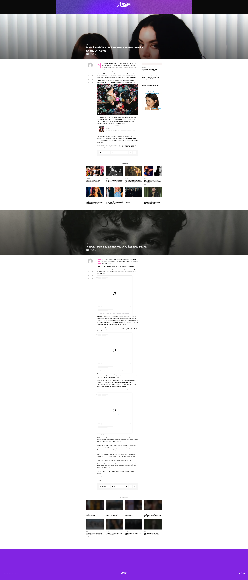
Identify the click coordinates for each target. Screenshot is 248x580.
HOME (4, 573)
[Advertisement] (124, 561)
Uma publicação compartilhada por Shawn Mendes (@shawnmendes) (114, 313)
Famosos (144, 81)
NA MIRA (16, 573)
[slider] (111, 113)
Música (87, 44)
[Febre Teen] (124, 5)
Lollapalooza (109, 512)
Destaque (108, 128)
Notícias (127, 199)
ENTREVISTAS (10, 573)
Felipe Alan (93, 53)
